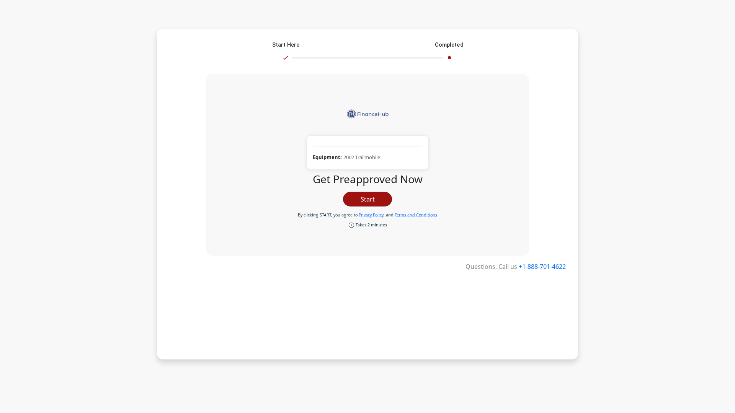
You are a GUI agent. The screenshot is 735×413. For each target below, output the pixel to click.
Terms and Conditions (416, 215)
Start (368, 199)
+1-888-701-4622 (542, 266)
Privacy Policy (371, 215)
